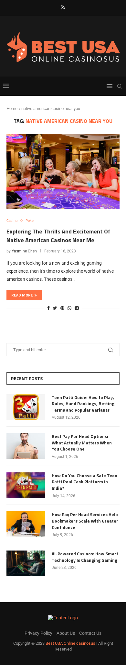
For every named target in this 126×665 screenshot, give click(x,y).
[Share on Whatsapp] (69, 308)
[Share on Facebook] (48, 308)
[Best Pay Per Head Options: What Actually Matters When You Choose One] (25, 446)
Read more (22, 295)
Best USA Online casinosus (70, 643)
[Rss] (63, 7)
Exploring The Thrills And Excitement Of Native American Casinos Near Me (58, 235)
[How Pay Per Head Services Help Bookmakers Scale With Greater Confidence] (25, 524)
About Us (66, 633)
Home (11, 108)
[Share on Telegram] (77, 308)
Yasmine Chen (24, 251)
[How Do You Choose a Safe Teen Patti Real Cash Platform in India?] (25, 485)
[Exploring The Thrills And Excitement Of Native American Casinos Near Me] (63, 171)
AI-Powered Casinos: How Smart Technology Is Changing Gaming (85, 557)
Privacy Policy (38, 633)
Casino (11, 221)
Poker (30, 221)
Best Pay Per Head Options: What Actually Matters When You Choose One (82, 442)
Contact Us (90, 633)
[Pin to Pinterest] (62, 308)
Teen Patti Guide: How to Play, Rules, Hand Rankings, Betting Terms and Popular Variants (83, 403)
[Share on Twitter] (55, 308)
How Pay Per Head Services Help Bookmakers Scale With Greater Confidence (85, 520)
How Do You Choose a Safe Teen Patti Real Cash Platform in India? (84, 481)
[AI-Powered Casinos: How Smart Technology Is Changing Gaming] (25, 563)
